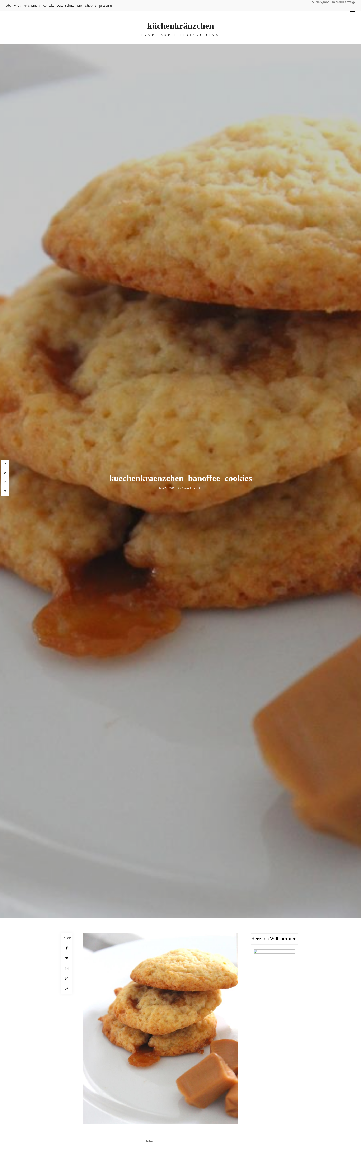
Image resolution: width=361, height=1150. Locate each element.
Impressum (103, 5)
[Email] (66, 968)
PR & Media (31, 5)
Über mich (13, 5)
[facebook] (5, 464)
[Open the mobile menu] (352, 11)
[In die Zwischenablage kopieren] (66, 989)
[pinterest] (5, 473)
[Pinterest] (66, 958)
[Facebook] (66, 948)
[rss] (5, 491)
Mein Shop (85, 5)
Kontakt (48, 5)
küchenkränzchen (180, 25)
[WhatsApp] (66, 978)
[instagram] (5, 482)
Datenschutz (65, 5)
